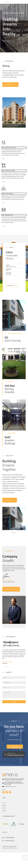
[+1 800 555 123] (9, 747)
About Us (4, 805)
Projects (4, 808)
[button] (20, 50)
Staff (10, 440)
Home (3, 803)
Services (4, 810)
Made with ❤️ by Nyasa (12, 848)
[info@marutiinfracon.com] (5, 754)
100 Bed (10, 389)
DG (13, 339)
